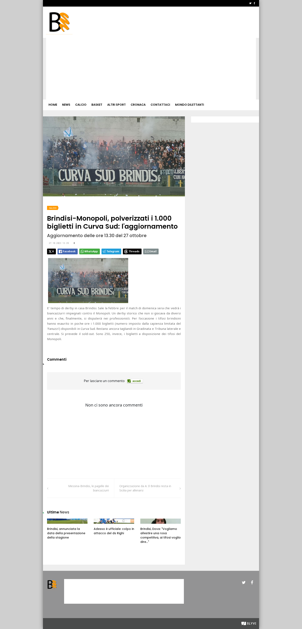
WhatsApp (91, 251)
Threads (134, 251)
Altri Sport (116, 105)
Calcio (80, 105)
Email (153, 251)
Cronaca (138, 105)
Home (52, 105)
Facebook (69, 251)
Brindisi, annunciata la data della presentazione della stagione (66, 533)
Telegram (113, 251)
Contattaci (160, 105)
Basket (96, 105)
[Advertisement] (151, 68)
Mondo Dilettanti (189, 105)
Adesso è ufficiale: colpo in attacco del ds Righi (114, 531)
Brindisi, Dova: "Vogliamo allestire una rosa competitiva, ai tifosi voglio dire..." (160, 535)
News (66, 105)
